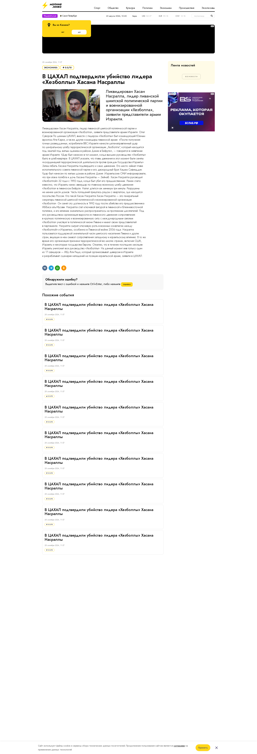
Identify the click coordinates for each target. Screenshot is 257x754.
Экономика (165, 8)
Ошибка (127, 284)
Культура (130, 8)
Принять (203, 747)
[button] (71, 106)
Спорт (97, 8)
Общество (113, 8)
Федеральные (50, 15)
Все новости (191, 76)
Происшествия (186, 8)
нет (62, 32)
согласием (179, 745)
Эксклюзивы (208, 8)
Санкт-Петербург (69, 15)
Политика (147, 8)
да (79, 32)
